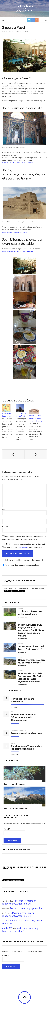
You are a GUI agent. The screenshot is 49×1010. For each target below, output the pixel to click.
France (20, 657)
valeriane (17, 31)
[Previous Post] (13, 454)
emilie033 (7, 928)
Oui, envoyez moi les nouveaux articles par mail (24, 560)
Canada (21, 608)
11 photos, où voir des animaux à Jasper (30, 612)
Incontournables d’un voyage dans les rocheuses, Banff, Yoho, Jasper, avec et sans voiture (31, 630)
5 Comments (15, 725)
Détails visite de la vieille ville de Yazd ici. (17, 163)
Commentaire (7, 483)
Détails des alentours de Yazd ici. (14, 232)
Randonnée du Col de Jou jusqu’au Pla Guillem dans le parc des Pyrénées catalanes (31, 677)
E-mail (5, 518)
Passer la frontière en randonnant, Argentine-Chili (19, 902)
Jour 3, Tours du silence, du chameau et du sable (35, 418)
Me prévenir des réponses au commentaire (22, 565)
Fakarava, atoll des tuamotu (26, 733)
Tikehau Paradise (11, 920)
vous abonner (23, 547)
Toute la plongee (14, 784)
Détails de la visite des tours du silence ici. (18, 251)
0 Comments (22, 617)
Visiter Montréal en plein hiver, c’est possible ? (31, 648)
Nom (4, 509)
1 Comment (22, 652)
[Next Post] (35, 454)
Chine (13, 743)
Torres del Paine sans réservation (22, 700)
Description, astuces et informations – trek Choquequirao (23, 717)
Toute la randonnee (16, 808)
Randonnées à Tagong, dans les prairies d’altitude (26, 747)
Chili (12, 696)
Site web (5, 526)
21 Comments (15, 707)
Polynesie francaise (18, 730)
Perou (13, 711)
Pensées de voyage (25, 8)
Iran (26, 31)
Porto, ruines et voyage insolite (26, 908)
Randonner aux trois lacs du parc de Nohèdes (31, 661)
